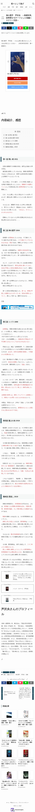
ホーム (7, 802)
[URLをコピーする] (31, 28)
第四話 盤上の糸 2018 (12, 144)
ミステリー (5, 23)
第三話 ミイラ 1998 (12, 141)
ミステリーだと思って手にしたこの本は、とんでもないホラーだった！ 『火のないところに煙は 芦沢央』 (22, 576)
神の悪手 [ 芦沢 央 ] (13, 74)
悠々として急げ (17, 4)
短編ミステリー (10, 674)
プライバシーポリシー (24, 802)
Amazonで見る (17, 82)
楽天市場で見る (17, 78)
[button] (3, 28)
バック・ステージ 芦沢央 (20, 588)
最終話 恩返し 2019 (12, 147)
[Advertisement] (17, 101)
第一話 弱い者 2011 (11, 135)
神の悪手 (18, 674)
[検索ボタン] (33, 3)
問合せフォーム (14, 802)
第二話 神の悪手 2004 (12, 138)
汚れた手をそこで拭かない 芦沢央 (22, 599)
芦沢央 (22, 674)
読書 (27, 674)
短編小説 (11, 23)
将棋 (4, 674)
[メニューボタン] (1, 3)
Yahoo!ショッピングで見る (17, 87)
